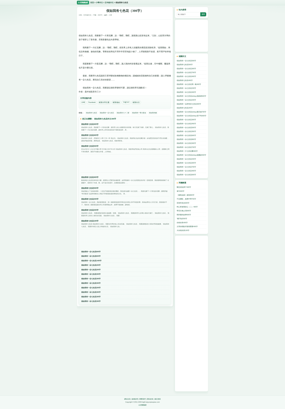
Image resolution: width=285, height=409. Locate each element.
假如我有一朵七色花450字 (186, 124)
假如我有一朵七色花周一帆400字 (189, 84)
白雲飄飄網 (142, 405)
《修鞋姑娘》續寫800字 (185, 195)
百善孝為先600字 (183, 203)
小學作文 (99, 2)
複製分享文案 (104, 102)
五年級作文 (109, 2)
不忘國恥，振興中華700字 (186, 199)
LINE (83, 102)
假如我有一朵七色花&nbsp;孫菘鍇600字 (191, 96)
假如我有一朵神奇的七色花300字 (189, 104)
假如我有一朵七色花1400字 (91, 261)
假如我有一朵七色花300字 (91, 274)
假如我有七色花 (91, 113)
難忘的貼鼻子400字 (184, 187)
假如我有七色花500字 (185, 64)
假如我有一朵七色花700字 (186, 72)
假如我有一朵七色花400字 (186, 76)
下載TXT (126, 102)
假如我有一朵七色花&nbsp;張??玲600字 (191, 116)
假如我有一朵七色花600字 (91, 252)
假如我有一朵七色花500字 (186, 61)
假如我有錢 (153, 113)
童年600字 (180, 191)
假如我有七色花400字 (185, 80)
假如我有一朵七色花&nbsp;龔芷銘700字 (191, 112)
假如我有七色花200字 (185, 108)
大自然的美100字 (183, 230)
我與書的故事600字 (184, 215)
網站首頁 (127, 399)
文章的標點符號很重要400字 (187, 226)
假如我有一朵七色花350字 (186, 131)
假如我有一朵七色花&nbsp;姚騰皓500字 (191, 155)
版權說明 (135, 399)
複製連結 (116, 102)
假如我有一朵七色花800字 (186, 139)
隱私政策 (150, 399)
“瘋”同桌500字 (182, 219)
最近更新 (158, 399)
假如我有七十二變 (123, 113)
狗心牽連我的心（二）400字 (187, 207)
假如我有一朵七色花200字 (91, 265)
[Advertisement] (125, 26)
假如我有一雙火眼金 (139, 113)
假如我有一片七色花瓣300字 (187, 151)
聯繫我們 (142, 399)
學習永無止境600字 (184, 211)
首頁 (92, 2)
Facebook (92, 102)
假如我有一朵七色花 (107, 113)
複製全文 (136, 102)
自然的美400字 (182, 223)
